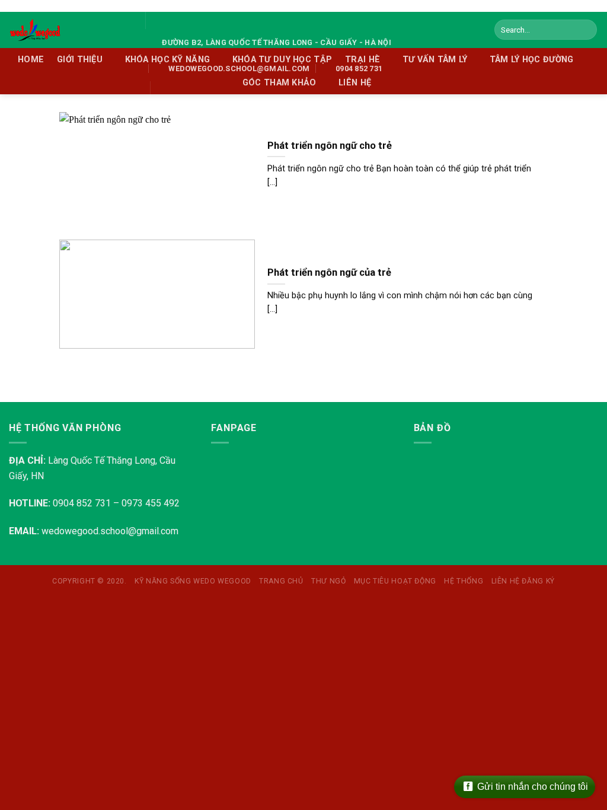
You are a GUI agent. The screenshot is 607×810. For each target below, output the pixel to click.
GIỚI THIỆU (80, 60)
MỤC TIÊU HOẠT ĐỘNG (395, 581)
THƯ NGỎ (328, 581)
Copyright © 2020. (89, 581)
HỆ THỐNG (463, 581)
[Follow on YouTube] (178, 90)
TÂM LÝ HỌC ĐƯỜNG (532, 60)
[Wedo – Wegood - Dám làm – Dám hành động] (68, 30)
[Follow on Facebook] (162, 90)
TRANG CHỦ (281, 581)
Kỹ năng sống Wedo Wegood (193, 581)
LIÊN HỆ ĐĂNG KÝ (523, 581)
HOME (31, 60)
